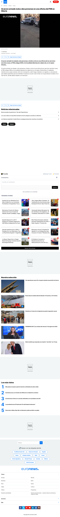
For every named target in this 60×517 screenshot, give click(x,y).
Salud (32, 483)
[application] (30, 31)
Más (2, 502)
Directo (56, 1)
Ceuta (42, 455)
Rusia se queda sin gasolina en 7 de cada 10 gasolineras (14, 112)
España (44, 451)
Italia (36, 455)
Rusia (14, 5)
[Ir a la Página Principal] (5, 2)
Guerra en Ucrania (33, 451)
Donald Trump (28, 458)
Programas (33, 489)
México (46, 458)
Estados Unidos (27, 455)
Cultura (32, 486)
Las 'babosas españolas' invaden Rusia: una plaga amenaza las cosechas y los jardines (22, 119)
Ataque (12, 124)
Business (3, 480)
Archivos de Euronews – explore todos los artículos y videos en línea (43, 493)
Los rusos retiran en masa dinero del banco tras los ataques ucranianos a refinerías (21, 115)
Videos (2, 489)
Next (2, 483)
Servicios (3, 498)
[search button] (41, 442)
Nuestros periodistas (6, 492)
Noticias (5, 5)
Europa (3, 477)
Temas (2, 474)
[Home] (1, 5)
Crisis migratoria (16, 458)
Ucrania (38, 458)
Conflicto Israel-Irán (19, 451)
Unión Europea (30, 462)
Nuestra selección (9, 277)
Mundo (10, 5)
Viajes (2, 486)
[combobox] (30, 442)
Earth (32, 480)
